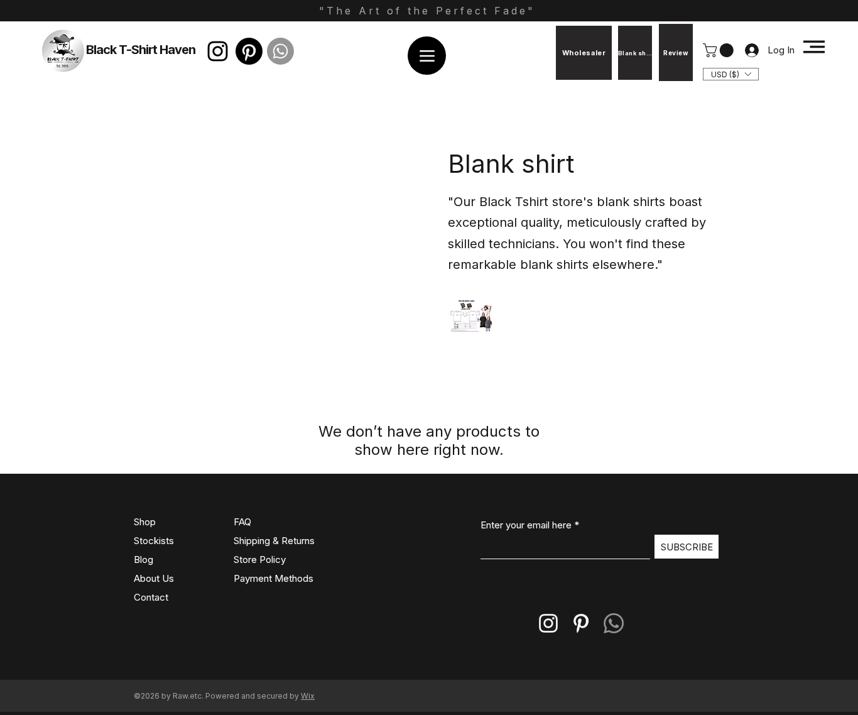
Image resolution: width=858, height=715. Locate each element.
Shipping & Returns (274, 541)
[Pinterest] (249, 51)
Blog (143, 559)
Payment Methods (275, 578)
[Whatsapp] (280, 51)
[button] (720, 50)
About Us (154, 578)
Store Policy (260, 559)
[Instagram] (217, 51)
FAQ (242, 522)
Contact (151, 597)
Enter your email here (526, 525)
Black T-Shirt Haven (140, 49)
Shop (145, 522)
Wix (308, 696)
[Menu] (427, 55)
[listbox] (731, 74)
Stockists (154, 541)
